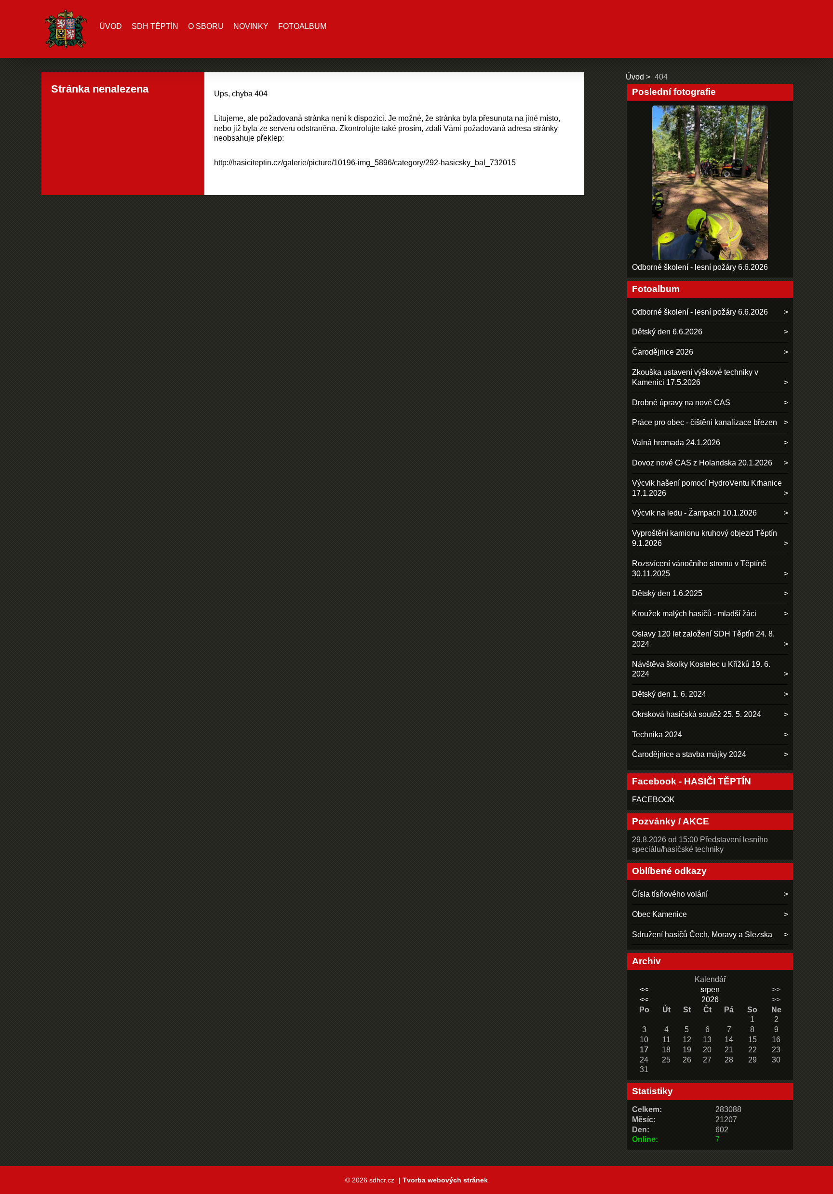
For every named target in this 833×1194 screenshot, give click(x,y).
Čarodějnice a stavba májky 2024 (689, 754)
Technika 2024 (657, 734)
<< (644, 989)
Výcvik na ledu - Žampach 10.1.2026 (694, 513)
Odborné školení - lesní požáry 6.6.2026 (700, 267)
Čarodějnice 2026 (662, 352)
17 (644, 1050)
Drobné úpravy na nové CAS (681, 402)
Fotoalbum (302, 26)
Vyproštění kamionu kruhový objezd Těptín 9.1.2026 (704, 538)
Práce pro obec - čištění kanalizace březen (704, 422)
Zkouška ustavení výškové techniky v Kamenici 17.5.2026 (695, 377)
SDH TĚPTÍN (155, 26)
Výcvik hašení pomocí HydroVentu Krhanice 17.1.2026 (707, 488)
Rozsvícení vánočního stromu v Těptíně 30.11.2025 (699, 568)
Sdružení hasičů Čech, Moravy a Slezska (702, 934)
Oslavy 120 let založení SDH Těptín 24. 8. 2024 (703, 639)
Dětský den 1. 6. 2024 (669, 694)
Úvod (110, 26)
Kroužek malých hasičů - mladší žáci (694, 614)
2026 (710, 999)
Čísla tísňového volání (670, 894)
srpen (710, 989)
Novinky (251, 26)
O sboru (206, 26)
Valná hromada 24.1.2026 (676, 442)
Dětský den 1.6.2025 (667, 593)
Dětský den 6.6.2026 (667, 332)
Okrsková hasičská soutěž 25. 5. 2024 (696, 714)
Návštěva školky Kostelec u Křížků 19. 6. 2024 (701, 669)
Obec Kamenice (659, 914)
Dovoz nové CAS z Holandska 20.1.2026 (702, 463)
